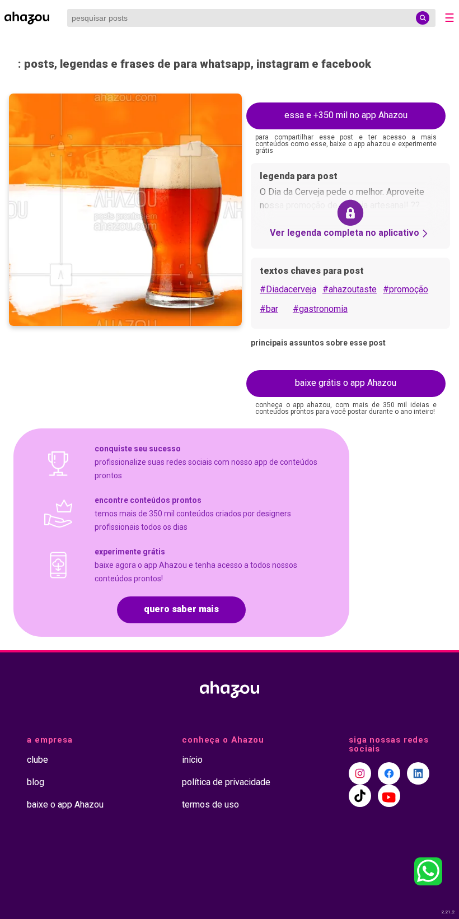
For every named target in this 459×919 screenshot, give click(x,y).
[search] (422, 18)
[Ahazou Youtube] (389, 796)
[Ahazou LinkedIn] (418, 773)
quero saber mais (181, 609)
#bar (269, 309)
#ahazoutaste (349, 289)
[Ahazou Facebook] (389, 773)
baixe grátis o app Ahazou (345, 382)
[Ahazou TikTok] (360, 796)
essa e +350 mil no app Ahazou (346, 115)
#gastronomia (320, 309)
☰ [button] (449, 18)
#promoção (405, 289)
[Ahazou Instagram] (360, 773)
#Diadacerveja (288, 289)
